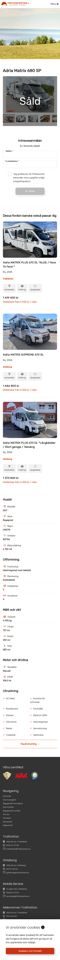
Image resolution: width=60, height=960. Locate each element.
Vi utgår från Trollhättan (16, 889)
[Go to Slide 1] (9, 118)
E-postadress (12, 161)
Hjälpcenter (8, 825)
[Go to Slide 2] (21, 118)
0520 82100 (11, 916)
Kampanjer (7, 822)
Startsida (7, 796)
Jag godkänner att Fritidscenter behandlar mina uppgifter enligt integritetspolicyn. (29, 178)
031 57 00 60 (12, 869)
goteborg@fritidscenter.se (17, 873)
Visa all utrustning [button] (29, 744)
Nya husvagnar (9, 800)
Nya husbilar (8, 807)
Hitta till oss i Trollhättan (16, 842)
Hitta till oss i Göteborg (16, 865)
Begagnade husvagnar (13, 803)
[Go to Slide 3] (33, 118)
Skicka (32, 191)
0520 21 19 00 (12, 845)
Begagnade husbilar (12, 811)
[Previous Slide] (6, 94)
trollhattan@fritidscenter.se (18, 849)
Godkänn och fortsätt (30, 951)
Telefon (9, 151)
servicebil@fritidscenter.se (17, 896)
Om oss (6, 814)
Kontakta (7, 818)
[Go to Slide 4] (45, 118)
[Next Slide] (54, 94)
